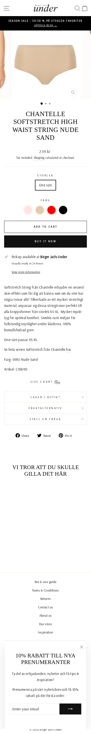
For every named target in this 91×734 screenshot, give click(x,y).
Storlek (45, 175)
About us (45, 615)
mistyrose (28, 210)
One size (45, 185)
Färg (45, 200)
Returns (45, 598)
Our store (45, 624)
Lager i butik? (45, 397)
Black (63, 210)
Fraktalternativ (45, 408)
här (68, 349)
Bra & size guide (46, 582)
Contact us (45, 607)
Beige (40, 210)
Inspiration (45, 632)
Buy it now (45, 241)
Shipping (39, 158)
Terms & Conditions (45, 590)
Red (51, 210)
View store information (26, 272)
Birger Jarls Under (51, 729)
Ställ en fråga (45, 419)
